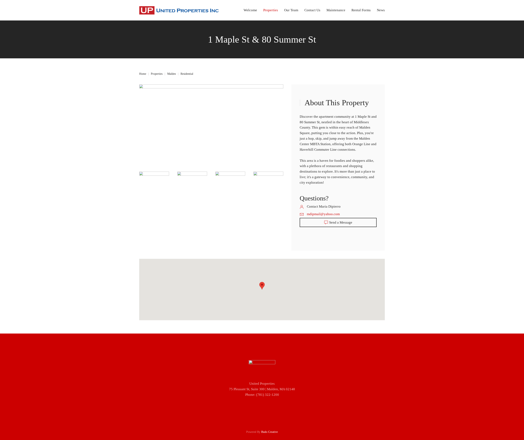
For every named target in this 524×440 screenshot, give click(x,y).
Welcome (250, 10)
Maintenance (335, 10)
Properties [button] (270, 10)
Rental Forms (361, 10)
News (381, 10)
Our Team (291, 10)
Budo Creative (269, 431)
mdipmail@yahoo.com (323, 214)
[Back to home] (179, 10)
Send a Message (340, 222)
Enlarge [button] (155, 180)
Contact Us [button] (312, 10)
